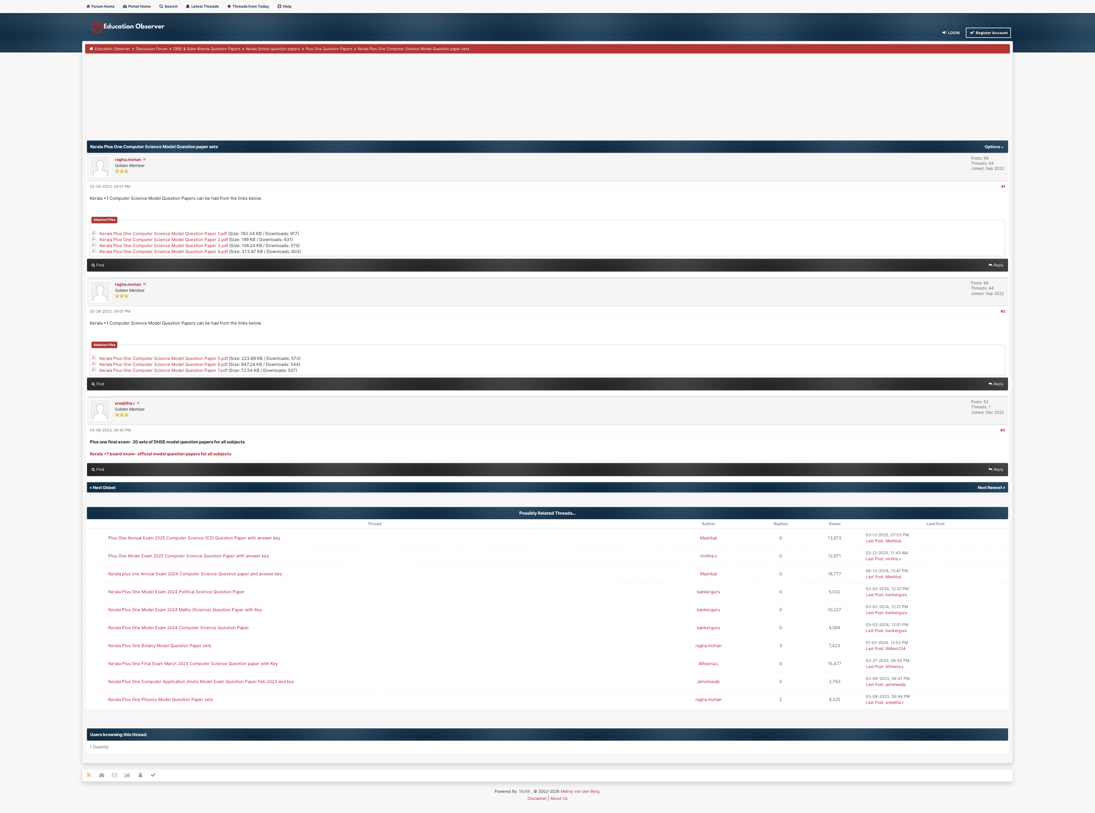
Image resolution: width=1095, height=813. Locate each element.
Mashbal (708, 538)
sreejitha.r (125, 403)
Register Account (991, 32)
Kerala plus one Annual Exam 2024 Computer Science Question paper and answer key (195, 573)
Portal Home (139, 6)
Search (171, 6)
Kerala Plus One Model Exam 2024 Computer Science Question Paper (178, 627)
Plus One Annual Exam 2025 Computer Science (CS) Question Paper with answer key (194, 538)
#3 (1002, 430)
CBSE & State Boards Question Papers (206, 48)
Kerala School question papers (273, 48)
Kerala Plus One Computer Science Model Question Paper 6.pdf (164, 364)
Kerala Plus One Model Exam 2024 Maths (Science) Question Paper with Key (185, 609)
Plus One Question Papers (329, 48)
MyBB (524, 791)
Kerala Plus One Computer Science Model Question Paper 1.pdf (163, 233)
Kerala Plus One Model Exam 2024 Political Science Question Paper (176, 591)
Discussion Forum (151, 48)
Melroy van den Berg (580, 791)
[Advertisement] (256, 99)
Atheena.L (709, 663)
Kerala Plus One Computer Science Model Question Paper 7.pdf (163, 370)
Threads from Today (250, 6)
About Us (558, 798)
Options (993, 146)
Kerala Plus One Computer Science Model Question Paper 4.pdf (164, 251)
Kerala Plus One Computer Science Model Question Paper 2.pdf (164, 239)
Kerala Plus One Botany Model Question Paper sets (159, 645)
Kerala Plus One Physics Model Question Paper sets (160, 699)
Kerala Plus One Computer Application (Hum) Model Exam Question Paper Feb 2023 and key (201, 681)
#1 (1003, 186)
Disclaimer (537, 798)
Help (286, 6)
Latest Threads (204, 6)
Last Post (874, 540)
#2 (1003, 311)
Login (953, 32)
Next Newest (990, 487)
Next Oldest (104, 487)
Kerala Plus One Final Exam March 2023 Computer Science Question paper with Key (193, 663)
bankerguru (708, 591)
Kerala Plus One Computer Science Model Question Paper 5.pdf (164, 358)
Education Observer (112, 48)
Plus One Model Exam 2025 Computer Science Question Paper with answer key (188, 556)
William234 (895, 648)
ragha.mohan (128, 159)
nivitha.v (708, 556)
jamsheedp (708, 681)
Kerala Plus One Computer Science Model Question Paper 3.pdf (164, 245)
